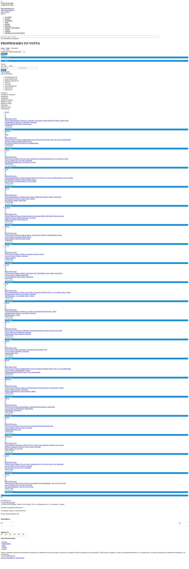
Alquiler (7, 24)
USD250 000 (9, 204)
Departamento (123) (11, 77)
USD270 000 (9, 395)
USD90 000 (9, 242)
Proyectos (8, 26)
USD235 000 (9, 318)
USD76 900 (9, 280)
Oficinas (4, 547)
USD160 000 (9, 299)
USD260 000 (10, 165)
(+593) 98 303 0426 (8, 502)
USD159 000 (9, 414)
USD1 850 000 (9, 452)
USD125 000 (9, 185)
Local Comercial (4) (11, 79)
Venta (6, 22)
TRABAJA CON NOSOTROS (15, 33)
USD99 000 (9, 127)
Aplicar (4, 70)
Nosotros (7, 19)
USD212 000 (9, 490)
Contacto (7, 31)
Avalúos (7, 29)
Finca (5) (7, 82)
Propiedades (8, 21)
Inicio (2, 48)
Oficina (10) (8, 89)
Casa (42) (8, 84)
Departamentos (6, 544)
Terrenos (4, 542)
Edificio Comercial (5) (12, 80)
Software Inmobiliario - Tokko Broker (12, 558)
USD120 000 (9, 223)
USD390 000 (9, 356)
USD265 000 (9, 433)
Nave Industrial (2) (10, 86)
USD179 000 (9, 471)
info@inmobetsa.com (7, 8)
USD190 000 (9, 146)
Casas (3, 545)
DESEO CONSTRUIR (12, 28)
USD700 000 (9, 375)
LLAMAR (8, 17)
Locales (4, 549)
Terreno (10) (9, 88)
